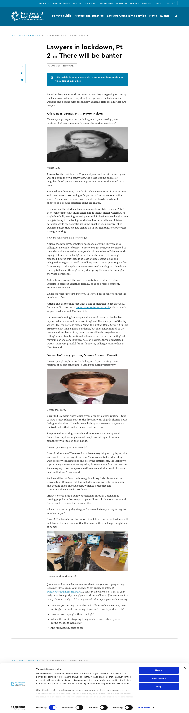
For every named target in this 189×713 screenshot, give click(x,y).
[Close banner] (185, 668)
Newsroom (33, 35)
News (22, 35)
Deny (158, 686)
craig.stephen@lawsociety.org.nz (64, 591)
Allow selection (159, 678)
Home (13, 35)
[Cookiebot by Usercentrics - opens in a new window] (18, 708)
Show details (144, 707)
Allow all (159, 670)
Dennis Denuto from (93, 307)
